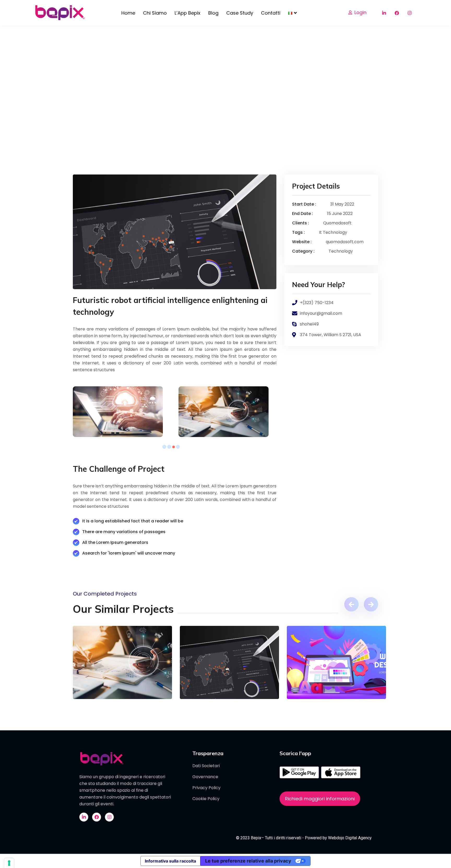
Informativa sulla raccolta (170, 861)
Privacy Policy (206, 788)
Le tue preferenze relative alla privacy (248, 861)
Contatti (270, 13)
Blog (213, 13)
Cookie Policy (205, 799)
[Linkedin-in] (383, 12)
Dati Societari (206, 766)
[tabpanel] (122, 411)
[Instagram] (409, 12)
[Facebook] (396, 12)
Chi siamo (155, 13)
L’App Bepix (187, 13)
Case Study (239, 13)
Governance (205, 777)
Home (128, 13)
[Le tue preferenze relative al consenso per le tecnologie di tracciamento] (9, 863)
